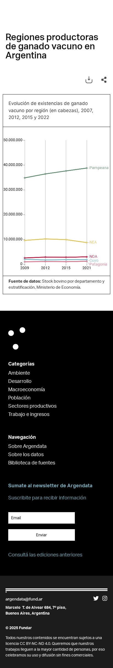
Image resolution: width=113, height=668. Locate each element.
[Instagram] (105, 598)
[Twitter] (96, 598)
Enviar (41, 535)
